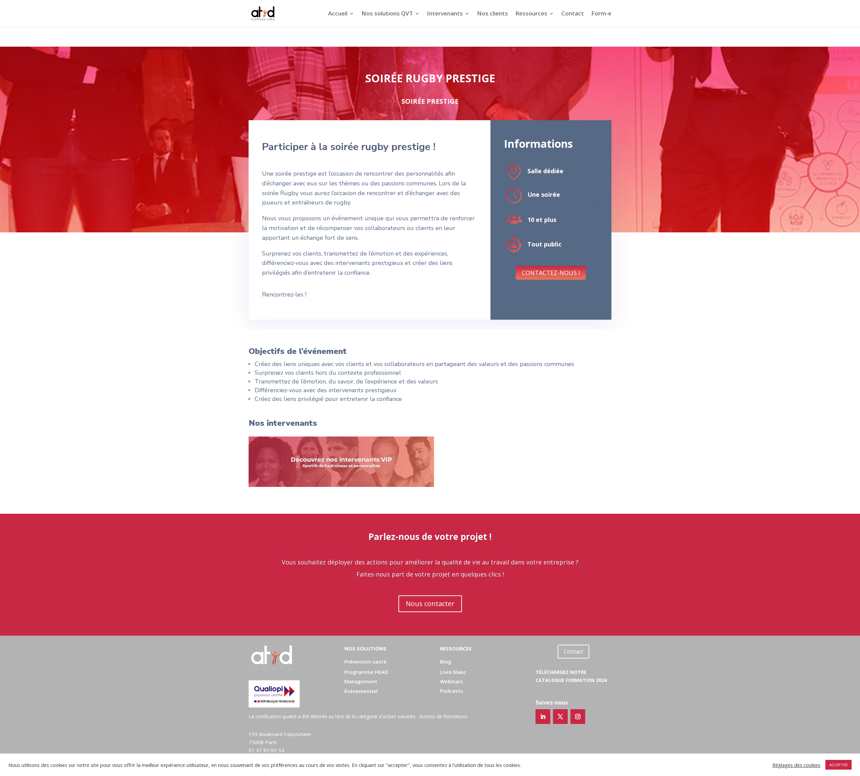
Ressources (531, 14)
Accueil (337, 14)
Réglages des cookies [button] (796, 765)
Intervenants (445, 14)
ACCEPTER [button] (838, 764)
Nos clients (492, 14)
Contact (572, 14)
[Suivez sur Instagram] (577, 716)
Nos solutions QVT (387, 14)
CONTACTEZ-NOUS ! (551, 273)
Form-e (601, 14)
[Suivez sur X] (560, 716)
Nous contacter (430, 603)
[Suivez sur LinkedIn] (542, 716)
